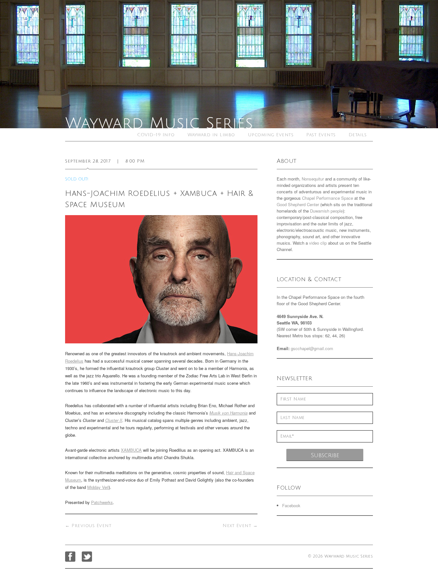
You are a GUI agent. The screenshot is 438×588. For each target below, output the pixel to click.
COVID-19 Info (156, 134)
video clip (318, 243)
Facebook (291, 505)
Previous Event (88, 525)
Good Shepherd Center (298, 204)
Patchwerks (102, 502)
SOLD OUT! (76, 179)
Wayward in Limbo (211, 134)
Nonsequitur (313, 179)
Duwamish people (326, 211)
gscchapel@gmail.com (312, 348)
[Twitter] (87, 556)
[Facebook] (70, 556)
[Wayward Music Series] (219, 64)
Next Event (240, 525)
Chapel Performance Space (327, 198)
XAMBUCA (131, 450)
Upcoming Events (271, 134)
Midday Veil (98, 487)
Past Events (321, 134)
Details (358, 134)
